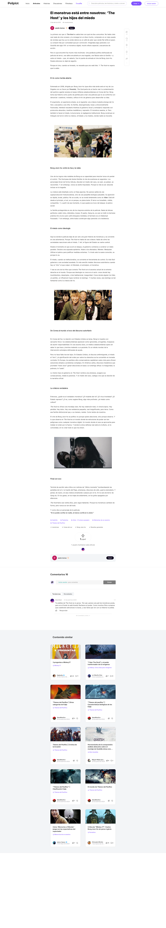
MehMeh (58, 600)
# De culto (64, 820)
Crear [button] (135, 3)
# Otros (105, 737)
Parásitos (92, 832)
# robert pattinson (58, 655)
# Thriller (106, 655)
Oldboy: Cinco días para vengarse (100, 667)
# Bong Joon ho (70, 655)
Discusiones (57, 3)
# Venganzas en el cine (95, 655)
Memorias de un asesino (62, 834)
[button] (115, 600)
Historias (47, 3)
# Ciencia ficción (58, 695)
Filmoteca (68, 3)
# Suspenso (56, 820)
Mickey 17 (57, 665)
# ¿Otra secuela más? (94, 737)
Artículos (36, 3)
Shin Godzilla (93, 752)
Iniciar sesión (151, 3)
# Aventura (67, 695)
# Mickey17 (91, 820)
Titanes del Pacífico (60, 707)
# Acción (74, 695)
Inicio (27, 3)
